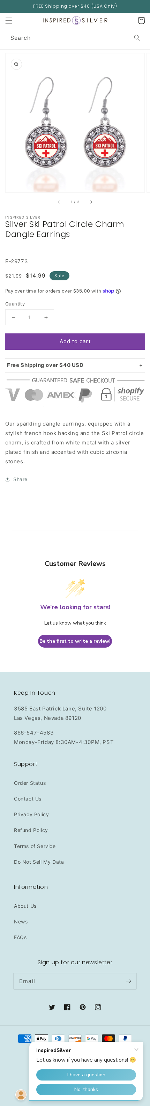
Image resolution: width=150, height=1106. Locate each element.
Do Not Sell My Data (39, 862)
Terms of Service (35, 846)
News (21, 921)
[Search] (137, 37)
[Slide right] (91, 202)
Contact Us (28, 799)
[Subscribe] (128, 981)
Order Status (30, 783)
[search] (75, 38)
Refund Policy (31, 830)
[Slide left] (59, 202)
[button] (8, 20)
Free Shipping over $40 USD (45, 365)
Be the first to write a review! (75, 641)
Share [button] (20, 479)
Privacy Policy (31, 814)
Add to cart (75, 341)
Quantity (15, 304)
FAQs (20, 937)
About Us (25, 906)
